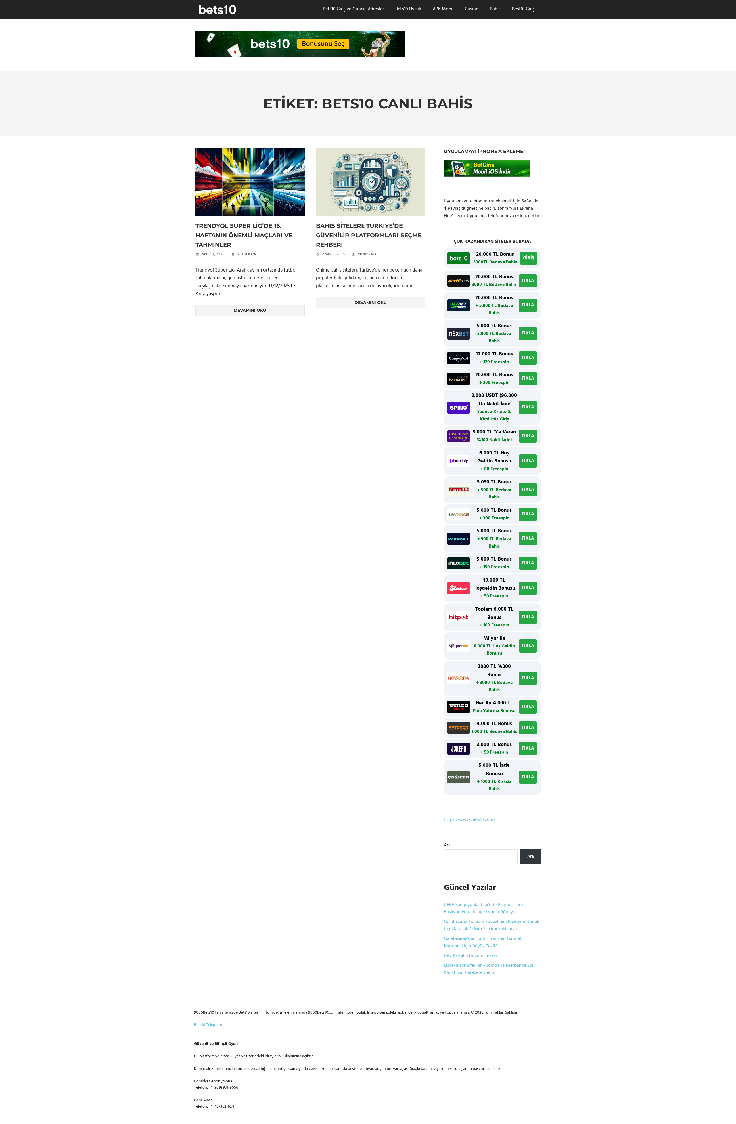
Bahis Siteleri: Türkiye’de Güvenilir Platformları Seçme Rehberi (368, 235)
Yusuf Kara (246, 254)
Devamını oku (250, 310)
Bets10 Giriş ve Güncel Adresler (353, 9)
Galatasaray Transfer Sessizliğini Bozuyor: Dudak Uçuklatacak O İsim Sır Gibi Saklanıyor (491, 925)
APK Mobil (443, 9)
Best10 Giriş (523, 9)
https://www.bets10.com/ (469, 819)
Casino (471, 9)
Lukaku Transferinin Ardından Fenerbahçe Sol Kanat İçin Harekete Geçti (488, 969)
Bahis (495, 9)
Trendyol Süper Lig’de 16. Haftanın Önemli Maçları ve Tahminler (243, 235)
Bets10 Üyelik (408, 9)
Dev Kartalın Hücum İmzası (470, 955)
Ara (447, 845)
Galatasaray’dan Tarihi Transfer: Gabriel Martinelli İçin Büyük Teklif (482, 942)
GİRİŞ (528, 258)
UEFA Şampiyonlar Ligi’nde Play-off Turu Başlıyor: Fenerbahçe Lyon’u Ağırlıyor (483, 908)
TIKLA (528, 280)
